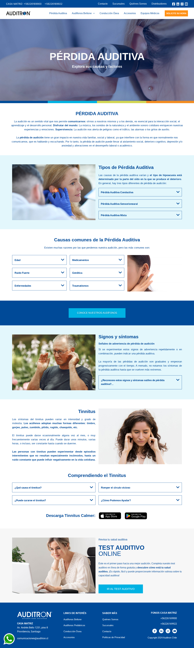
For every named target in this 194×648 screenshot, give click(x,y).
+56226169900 (33, 3)
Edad (17, 260)
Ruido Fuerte (22, 272)
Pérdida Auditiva (58, 13)
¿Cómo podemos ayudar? (116, 500)
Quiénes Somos (138, 3)
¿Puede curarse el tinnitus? (30, 500)
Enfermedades (23, 285)
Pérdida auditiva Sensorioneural (119, 203)
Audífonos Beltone (82, 13)
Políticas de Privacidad (113, 637)
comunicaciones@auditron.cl (32, 638)
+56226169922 (53, 3)
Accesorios (130, 13)
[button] (140, 192)
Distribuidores (159, 3)
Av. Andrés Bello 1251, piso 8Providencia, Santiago (32, 627)
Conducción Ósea (109, 13)
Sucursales (118, 3)
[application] (93, 13)
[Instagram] (182, 4)
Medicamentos (80, 260)
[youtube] (186, 4)
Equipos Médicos (150, 13)
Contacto (103, 3)
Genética (77, 272)
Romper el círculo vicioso (115, 487)
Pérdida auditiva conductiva (117, 192)
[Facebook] (173, 4)
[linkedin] (177, 4)
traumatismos (80, 285)
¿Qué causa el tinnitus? (28, 487)
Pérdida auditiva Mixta (113, 215)
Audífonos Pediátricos (74, 625)
